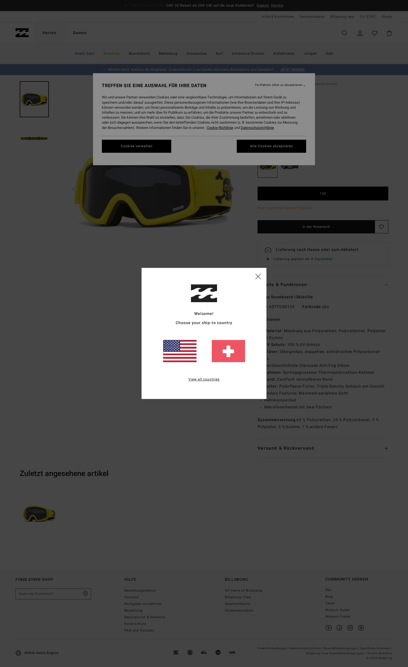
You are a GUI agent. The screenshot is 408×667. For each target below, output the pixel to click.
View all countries (204, 379)
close (258, 276)
